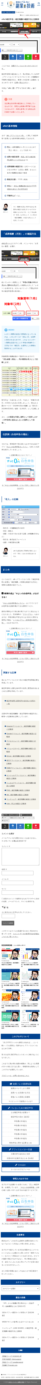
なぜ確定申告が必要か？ (20, 1112)
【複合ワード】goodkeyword (12, 1362)
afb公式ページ (7, 243)
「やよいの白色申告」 (28, 1187)
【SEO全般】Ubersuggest (11, 1359)
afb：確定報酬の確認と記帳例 (17, 795)
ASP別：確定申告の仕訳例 (8, 12)
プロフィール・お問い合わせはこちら (15, 1076)
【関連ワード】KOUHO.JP (11, 1356)
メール (5, 879)
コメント (6, 846)
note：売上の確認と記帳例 (16, 803)
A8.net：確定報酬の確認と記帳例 (18, 756)
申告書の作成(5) (20, 1138)
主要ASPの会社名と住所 (20, 1154)
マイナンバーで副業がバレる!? (21, 1101)
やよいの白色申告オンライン (17, 447)
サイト (4, 889)
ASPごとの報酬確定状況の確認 (12, 818)
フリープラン (28, 614)
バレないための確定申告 (21, 1108)
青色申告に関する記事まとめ (20, 1143)
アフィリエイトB (26, 815)
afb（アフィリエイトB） (16, 135)
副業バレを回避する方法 (20, 1093)
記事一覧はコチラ (21, 82)
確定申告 (6, 820)
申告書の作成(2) (20, 1125)
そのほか (21, 1165)
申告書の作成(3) (20, 1130)
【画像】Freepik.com (9, 1365)
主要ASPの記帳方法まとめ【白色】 (20, 1158)
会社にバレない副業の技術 (16, 1382)
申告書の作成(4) (20, 1134)
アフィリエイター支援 (21, 1149)
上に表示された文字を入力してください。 (17, 912)
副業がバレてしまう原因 (20, 1088)
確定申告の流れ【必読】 (20, 1117)
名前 (4, 869)
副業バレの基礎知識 (21, 1084)
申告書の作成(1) (20, 1121)
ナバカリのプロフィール (20, 1169)
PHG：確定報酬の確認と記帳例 (18, 790)
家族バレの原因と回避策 (20, 1097)
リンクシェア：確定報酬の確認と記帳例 (21, 799)
